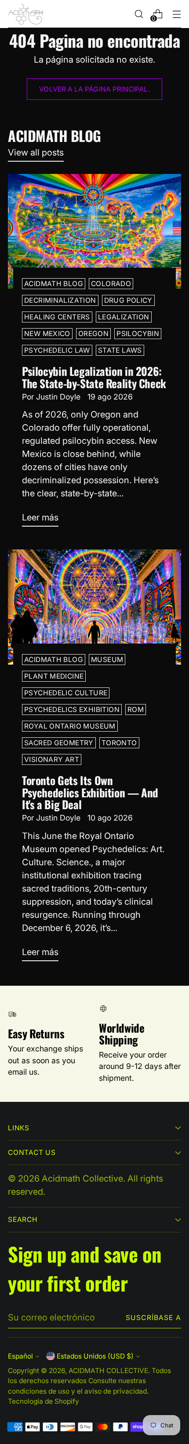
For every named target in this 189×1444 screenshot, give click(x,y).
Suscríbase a (153, 1317)
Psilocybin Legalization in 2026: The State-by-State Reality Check (94, 377)
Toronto (119, 743)
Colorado (111, 284)
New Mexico (47, 333)
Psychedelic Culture (65, 693)
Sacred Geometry (59, 743)
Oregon (93, 333)
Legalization (123, 317)
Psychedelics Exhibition (72, 709)
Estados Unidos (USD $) (95, 1356)
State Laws (120, 350)
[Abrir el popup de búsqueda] (139, 14)
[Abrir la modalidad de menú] (176, 14)
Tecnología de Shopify (43, 1401)
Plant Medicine (54, 676)
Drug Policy (128, 300)
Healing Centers (57, 317)
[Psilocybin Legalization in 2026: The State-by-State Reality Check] (94, 231)
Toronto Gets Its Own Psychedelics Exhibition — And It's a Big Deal (90, 792)
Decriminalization (60, 300)
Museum (107, 659)
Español (20, 1356)
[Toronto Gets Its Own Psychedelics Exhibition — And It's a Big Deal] (94, 607)
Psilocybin (137, 333)
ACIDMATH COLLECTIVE (108, 1370)
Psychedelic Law (57, 350)
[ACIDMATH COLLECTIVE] (25, 14)
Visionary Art (51, 759)
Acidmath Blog (53, 284)
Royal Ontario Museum (70, 726)
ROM (135, 709)
